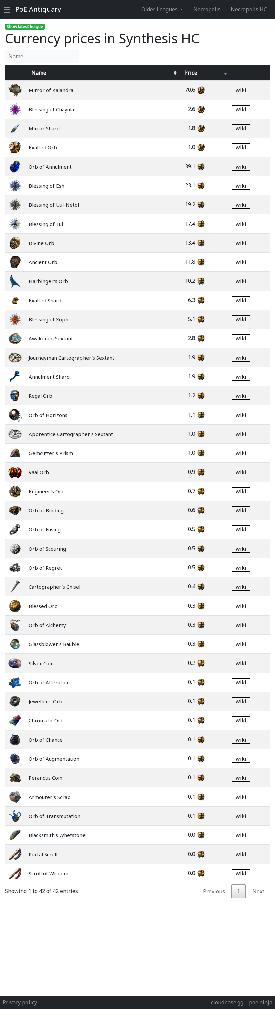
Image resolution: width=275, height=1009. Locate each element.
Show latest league (25, 26)
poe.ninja (260, 1002)
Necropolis (207, 9)
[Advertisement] (137, 945)
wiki (241, 90)
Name (38, 72)
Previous (214, 891)
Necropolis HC (249, 9)
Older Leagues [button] (160, 9)
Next (258, 891)
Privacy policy (20, 1002)
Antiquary (38, 9)
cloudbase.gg (227, 1002)
